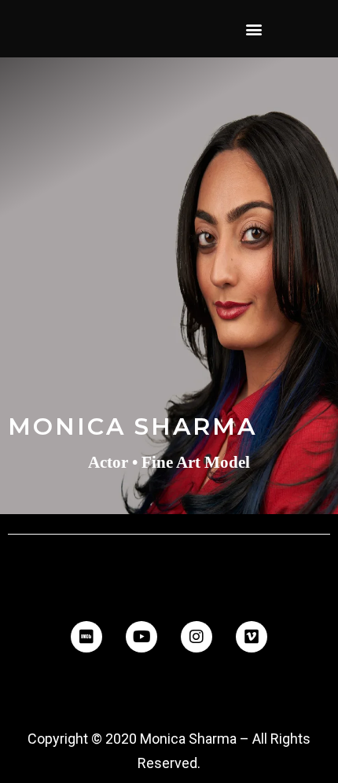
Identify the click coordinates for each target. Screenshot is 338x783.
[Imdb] (86, 636)
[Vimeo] (251, 636)
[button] (253, 29)
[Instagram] (196, 636)
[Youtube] (141, 636)
